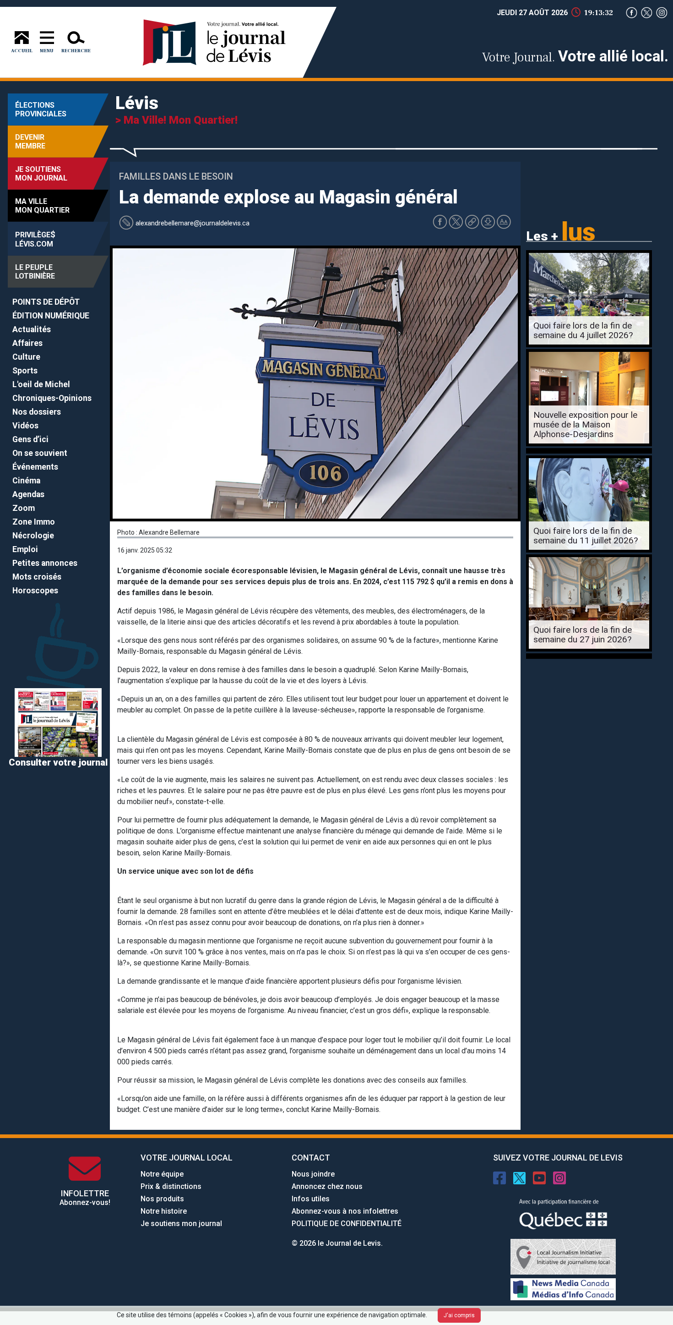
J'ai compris (459, 1315)
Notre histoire (164, 1211)
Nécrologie (33, 535)
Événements (35, 466)
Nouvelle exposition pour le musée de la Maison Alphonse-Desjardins (585, 424)
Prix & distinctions (171, 1186)
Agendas (28, 494)
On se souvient (39, 453)
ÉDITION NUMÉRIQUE (50, 315)
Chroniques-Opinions (52, 398)
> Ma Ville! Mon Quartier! (176, 120)
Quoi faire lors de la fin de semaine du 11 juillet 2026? (585, 536)
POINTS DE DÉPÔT (46, 302)
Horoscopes (35, 590)
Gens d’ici (30, 439)
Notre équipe (162, 1174)
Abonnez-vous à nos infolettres (345, 1211)
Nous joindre (313, 1174)
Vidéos (25, 425)
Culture (26, 356)
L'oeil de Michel (41, 384)
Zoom (23, 508)
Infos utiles (311, 1198)
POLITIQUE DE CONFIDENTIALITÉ (347, 1223)
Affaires (27, 343)
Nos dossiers (36, 411)
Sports (25, 370)
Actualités (31, 329)
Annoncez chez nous (327, 1186)
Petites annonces (44, 563)
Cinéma (26, 480)
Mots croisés (36, 576)
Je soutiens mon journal (181, 1223)
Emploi (25, 549)
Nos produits (162, 1198)
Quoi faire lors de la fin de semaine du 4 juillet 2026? (583, 330)
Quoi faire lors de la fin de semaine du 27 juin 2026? (582, 634)
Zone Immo (33, 521)
